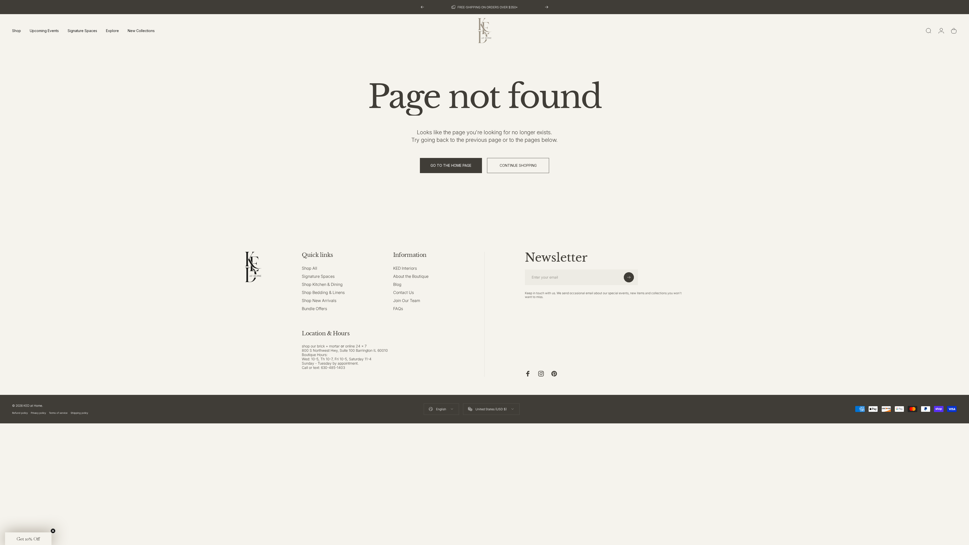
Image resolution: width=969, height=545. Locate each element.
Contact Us (403, 292)
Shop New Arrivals (319, 300)
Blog (397, 284)
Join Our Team (406, 300)
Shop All (309, 268)
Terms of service (58, 413)
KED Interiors (405, 268)
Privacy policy (38, 413)
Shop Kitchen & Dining (322, 284)
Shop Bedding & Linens (323, 292)
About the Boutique (410, 276)
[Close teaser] (53, 530)
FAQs (398, 308)
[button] (28, 538)
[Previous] (422, 7)
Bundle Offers (314, 308)
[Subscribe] (629, 277)
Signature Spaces (318, 276)
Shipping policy (79, 413)
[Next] (546, 7)
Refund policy (20, 413)
